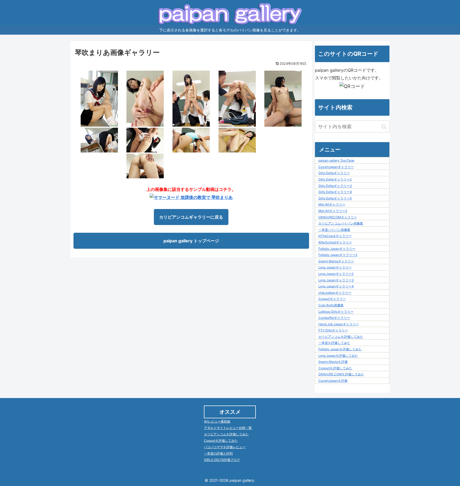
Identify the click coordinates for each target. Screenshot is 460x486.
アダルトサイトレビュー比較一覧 (228, 428)
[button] (384, 126)
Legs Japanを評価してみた (338, 356)
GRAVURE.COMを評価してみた (341, 374)
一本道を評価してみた (334, 343)
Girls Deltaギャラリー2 (335, 179)
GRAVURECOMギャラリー (337, 217)
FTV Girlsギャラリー (333, 330)
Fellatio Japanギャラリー (336, 249)
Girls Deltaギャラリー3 (335, 186)
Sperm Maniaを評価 (333, 362)
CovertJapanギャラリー (336, 167)
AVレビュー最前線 (217, 421)
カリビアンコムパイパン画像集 (340, 223)
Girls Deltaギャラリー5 (335, 198)
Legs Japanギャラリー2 (336, 274)
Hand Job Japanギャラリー (338, 324)
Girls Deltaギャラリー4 (335, 192)
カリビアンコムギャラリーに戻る (191, 217)
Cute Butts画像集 (331, 305)
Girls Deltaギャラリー (334, 173)
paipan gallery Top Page (336, 160)
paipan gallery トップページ (191, 240)
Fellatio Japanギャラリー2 (337, 255)
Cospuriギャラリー (332, 299)
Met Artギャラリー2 (332, 211)
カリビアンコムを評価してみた (340, 337)
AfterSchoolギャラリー (335, 242)
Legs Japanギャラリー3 (336, 280)
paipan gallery (241, 480)
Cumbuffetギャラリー (334, 318)
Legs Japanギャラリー (335, 267)
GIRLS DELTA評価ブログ (222, 460)
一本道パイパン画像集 (334, 230)
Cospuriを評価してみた (335, 368)
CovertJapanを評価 (332, 381)
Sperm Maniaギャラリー (336, 261)
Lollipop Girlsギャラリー (336, 312)
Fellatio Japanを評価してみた (340, 349)
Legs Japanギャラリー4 (336, 286)
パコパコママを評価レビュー (224, 447)
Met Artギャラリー (331, 204)
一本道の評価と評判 (218, 453)
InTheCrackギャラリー (335, 236)
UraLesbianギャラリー (334, 293)
